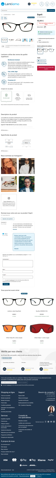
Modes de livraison (5, 400)
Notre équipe (4, 447)
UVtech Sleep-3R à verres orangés (14, 337)
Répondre (15, 229)
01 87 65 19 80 (51, 398)
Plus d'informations (24, 476)
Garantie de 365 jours (23, 400)
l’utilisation (9, 385)
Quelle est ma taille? (42, 63)
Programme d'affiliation (6, 435)
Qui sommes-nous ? (5, 444)
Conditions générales (6, 405)
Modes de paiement (5, 398)
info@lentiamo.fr (51, 400)
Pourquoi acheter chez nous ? (8, 451)
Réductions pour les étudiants (8, 432)
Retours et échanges (23, 398)
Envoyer (6, 284)
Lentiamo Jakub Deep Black (14, 311)
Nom (4, 269)
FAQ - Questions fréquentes (24, 405)
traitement (12, 280)
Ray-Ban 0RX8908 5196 (41, 311)
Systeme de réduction (6, 430)
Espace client (21, 395)
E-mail (4, 274)
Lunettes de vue (7, 14)
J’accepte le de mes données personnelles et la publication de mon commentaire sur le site (16, 280)
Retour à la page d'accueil (6, 469)
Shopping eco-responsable (7, 437)
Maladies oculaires (22, 420)
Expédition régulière (5, 419)
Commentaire (6, 259)
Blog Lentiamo (4, 449)
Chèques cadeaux (5, 423)
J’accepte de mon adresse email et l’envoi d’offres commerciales (18, 385)
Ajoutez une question (8, 219)
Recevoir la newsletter (22, 382)
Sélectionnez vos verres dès (46, 68)
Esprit (13, 14)
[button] (4, 40)
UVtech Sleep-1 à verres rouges (41, 337)
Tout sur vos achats (5, 395)
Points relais (4, 403)
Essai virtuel (5, 18)
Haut (13, 469)
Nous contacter (4, 454)
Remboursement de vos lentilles (25, 403)
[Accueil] (1, 14)
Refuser (39, 476)
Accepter (33, 476)
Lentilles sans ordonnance (24, 423)
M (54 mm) (42, 60)
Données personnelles (6, 411)
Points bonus (4, 421)
